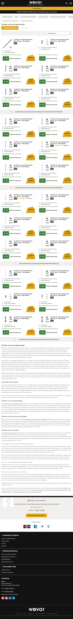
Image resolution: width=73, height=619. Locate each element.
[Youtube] (3, 598)
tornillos (64, 488)
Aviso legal (30, 613)
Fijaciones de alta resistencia (10, 20)
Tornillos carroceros (26, 20)
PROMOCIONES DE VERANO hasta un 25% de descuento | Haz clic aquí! (37, 12)
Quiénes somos (5, 570)
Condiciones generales (40, 613)
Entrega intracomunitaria (8, 556)
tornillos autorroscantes (19, 492)
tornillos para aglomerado (34, 492)
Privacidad (18, 613)
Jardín (16, 16)
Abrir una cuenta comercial (8, 554)
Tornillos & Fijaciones (7, 16)
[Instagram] (6, 598)
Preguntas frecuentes (7, 572)
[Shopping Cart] (70, 3)
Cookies (24, 613)
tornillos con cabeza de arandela (53, 490)
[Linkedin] (14, 598)
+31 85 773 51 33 (9, 588)
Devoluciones (5, 541)
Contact (3, 543)
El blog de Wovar (6, 559)
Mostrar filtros (10, 28)
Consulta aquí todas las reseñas (35, 515)
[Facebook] (10, 598)
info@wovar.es (9, 591)
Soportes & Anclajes (43, 16)
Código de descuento (52, 613)
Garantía (3, 546)
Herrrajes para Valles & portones (58, 16)
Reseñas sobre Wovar (7, 561)
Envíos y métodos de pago (8, 538)
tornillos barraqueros (38, 490)
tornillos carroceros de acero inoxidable (36, 419)
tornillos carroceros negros (11, 433)
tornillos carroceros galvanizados (12, 403)
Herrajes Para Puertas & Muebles (28, 16)
